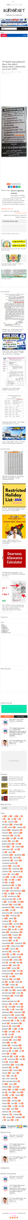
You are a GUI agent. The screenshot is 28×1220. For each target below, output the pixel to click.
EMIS (3, 626)
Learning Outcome (15, 946)
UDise (12, 1103)
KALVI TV (4, 946)
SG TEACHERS (15, 1045)
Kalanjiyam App (18, 943)
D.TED (3, 882)
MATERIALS (16, 959)
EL (2, 624)
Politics (18, 1009)
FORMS (4, 627)
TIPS (13, 1089)
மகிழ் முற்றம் (9, 1117)
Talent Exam (5, 1067)
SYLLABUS (17, 1064)
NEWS (15, 979)
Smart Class (5, 1051)
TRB (13, 1098)
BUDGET (4, 846)
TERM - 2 (14, 1073)
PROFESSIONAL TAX (6, 1015)
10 (2, 816)
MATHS (3, 962)
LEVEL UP (15, 951)
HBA (17, 926)
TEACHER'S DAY (5, 1070)
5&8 (12, 819)
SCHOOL (15, 1040)
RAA (21, 1020)
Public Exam (11, 1017)
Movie (18, 971)
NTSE (3, 990)
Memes (11, 962)
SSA (20, 1056)
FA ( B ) (11, 910)
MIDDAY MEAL (5, 965)
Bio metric (4, 841)
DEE (9, 882)
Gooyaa (14, 1215)
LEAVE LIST (12, 948)
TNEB (3, 1092)
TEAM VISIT (4, 1073)
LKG (11, 954)
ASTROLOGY (16, 832)
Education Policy (12, 896)
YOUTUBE (14, 1111)
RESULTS (14, 1026)
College (15, 866)
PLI (11, 1009)
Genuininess (5, 630)
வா (2, 1120)
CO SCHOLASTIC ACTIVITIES (8, 863)
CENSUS (10, 852)
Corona (13, 874)
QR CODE (20, 1017)
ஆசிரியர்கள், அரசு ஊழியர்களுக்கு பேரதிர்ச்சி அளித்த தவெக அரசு (11, 389)
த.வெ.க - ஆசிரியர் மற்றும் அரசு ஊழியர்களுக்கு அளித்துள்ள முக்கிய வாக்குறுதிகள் (11, 541)
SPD (11, 1053)
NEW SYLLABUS (5, 979)
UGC (19, 1103)
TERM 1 (12, 1075)
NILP (10, 982)
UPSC (20, 1106)
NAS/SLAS (17, 973)
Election (10, 901)
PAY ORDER (17, 995)
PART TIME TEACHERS (7, 993)
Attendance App (6, 835)
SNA (20, 1051)
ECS (3, 896)
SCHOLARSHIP (5, 1040)
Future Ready (13, 915)
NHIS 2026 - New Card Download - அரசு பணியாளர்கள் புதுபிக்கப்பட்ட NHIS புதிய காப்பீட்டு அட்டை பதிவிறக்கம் (13, 352)
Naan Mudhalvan (6, 973)
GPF (3, 926)
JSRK (14, 940)
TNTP (3, 1095)
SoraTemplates (13, 1213)
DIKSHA (3, 890)
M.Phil (18, 954)
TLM (21, 1089)
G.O (3, 918)
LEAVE (3, 948)
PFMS (3, 1006)
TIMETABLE (4, 1089)
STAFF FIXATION (11, 1059)
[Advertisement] (14, 49)
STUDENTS (11, 1062)
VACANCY (4, 1109)
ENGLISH (15, 904)
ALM (3, 827)
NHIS (3, 982)
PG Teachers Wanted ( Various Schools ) (10, 233)
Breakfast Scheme (6, 844)
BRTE (17, 844)
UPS (13, 1106)
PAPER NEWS (19, 990)
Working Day (5, 1111)
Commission (5, 868)
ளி (15, 1120)
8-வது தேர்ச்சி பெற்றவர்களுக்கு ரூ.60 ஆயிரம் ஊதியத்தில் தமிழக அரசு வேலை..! (13, 249)
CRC (3, 879)
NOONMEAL (12, 984)
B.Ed (12, 838)
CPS (18, 877)
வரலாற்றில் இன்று (19, 1117)
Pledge (4, 1009)
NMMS (3, 984)
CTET (10, 879)
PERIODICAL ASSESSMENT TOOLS (9, 1001)
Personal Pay (5, 1004)
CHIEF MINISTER (17, 855)
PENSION (4, 998)
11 (8, 816)
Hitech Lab (4, 929)
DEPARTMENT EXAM (6, 885)
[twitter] (10, 1217)
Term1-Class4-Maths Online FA (9, 1081)
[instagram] (15, 1217)
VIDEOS (12, 1109)
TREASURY (4, 1100)
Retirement (5, 1028)
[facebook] (13, 1)
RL (13, 1028)
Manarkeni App (14, 957)
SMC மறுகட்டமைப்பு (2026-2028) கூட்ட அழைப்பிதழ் (16, 720)
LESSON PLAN (5, 951)
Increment (15, 935)
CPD (11, 877)
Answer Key (20, 827)
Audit (15, 835)
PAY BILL (18, 993)
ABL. (3, 821)
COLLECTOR (5, 866)
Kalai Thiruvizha (6, 943)
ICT (19, 929)
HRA (13, 929)
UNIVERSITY (4, 1106)
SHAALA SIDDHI (5, 1048)
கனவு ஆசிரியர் (16, 1114)
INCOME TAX (6, 632)
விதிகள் (8, 1120)
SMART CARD (16, 1048)
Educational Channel (7, 899)
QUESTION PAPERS (6, 1020)
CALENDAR (18, 846)
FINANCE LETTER (6, 913)
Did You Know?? (6, 888)
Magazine (4, 957)
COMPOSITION (5, 871)
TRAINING (18, 1095)
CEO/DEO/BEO (5, 855)
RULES (10, 1031)
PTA (3, 1017)
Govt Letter (5, 924)
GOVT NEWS (16, 924)
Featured (20, 716)
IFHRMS (4, 631)
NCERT (3, 976)
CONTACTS (4, 874)
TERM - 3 (4, 1075)
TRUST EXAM (15, 1100)
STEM (21, 1059)
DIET (15, 888)
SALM (9, 1034)
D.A (16, 879)
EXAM (3, 910)
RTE (19, 1028)
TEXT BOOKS (5, 1086)
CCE (3, 852)
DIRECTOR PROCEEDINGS (15, 890)
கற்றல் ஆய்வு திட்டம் (5, 1114)
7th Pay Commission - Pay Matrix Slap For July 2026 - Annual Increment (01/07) (13, 478)
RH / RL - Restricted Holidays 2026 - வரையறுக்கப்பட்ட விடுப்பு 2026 (13, 509)
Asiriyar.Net (14, 10)
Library (4, 954)
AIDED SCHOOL (5, 824)
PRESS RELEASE (5, 1012)
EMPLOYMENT (5, 904)
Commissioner (15, 868)
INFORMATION (5, 937)
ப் (2, 1117)
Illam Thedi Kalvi (14, 932)
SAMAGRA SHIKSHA (6, 1037)
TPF (10, 1095)
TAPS (14, 1067)
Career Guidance (6, 849)
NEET (10, 976)
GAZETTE (4, 628)
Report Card (5, 1026)
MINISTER (4, 968)
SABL (3, 1034)
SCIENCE (4, 1042)
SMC (13, 1051)
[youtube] (17, 1217)
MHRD (18, 962)
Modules (14, 968)
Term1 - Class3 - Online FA (8, 1078)
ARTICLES (4, 830)
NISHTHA (17, 982)
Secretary (4, 1045)
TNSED (18, 1092)
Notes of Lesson (6, 987)
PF (19, 1004)
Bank (19, 838)
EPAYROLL (18, 907)
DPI (3, 893)
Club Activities (6, 860)
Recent (7, 716)
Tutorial (4, 1103)
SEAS (12, 1042)
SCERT (16, 1037)
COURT (3, 877)
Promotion (18, 1015)
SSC (3, 1059)
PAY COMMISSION (6, 995)
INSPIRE (15, 937)
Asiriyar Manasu (16, 830)
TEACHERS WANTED (6, 278)
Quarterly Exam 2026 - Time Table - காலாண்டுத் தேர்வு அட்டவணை (13, 422)
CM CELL (16, 860)
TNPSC (10, 1092)
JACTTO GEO (5, 940)
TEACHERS (15, 1070)
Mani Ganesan (5, 959)
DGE (16, 885)
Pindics (18, 1006)
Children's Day (5, 857)
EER (18, 899)
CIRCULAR (15, 857)
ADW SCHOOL (11, 821)
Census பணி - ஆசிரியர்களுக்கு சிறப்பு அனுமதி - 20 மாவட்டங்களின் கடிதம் (12, 330)
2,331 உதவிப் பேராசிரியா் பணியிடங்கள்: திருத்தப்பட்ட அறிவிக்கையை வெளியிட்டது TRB (12, 264)
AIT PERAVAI (16, 824)
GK (13, 921)
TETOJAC (11, 1084)
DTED (17, 893)
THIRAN (14, 1086)
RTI (3, 1031)
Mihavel (15, 965)
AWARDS (4, 838)
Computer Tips (16, 871)
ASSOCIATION (5, 832)
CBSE (15, 849)
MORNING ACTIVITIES (7, 971)
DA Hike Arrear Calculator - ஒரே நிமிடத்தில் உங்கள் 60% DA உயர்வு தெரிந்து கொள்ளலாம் (13, 574)
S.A (17, 1031)
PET (14, 1004)
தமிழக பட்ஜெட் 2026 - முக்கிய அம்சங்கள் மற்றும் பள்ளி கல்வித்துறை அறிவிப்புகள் (13, 442)
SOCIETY (4, 1053)
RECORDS (4, 1023)
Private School (18, 1012)
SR (14, 1056)
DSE (9, 893)
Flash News (16, 913)
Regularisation (15, 1023)
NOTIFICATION (6, 73)
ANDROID (10, 827)
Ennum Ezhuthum (6, 907)
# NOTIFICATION (16, 184)
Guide (9, 926)
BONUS (13, 841)
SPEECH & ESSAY (5, 1056)
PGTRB (10, 1006)
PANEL (10, 990)
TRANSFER (4, 1098)
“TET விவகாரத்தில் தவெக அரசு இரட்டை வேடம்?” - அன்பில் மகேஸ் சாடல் (17, 742)
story (3, 1062)
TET (3, 1084)
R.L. (15, 1020)
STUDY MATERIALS (6, 1064)
